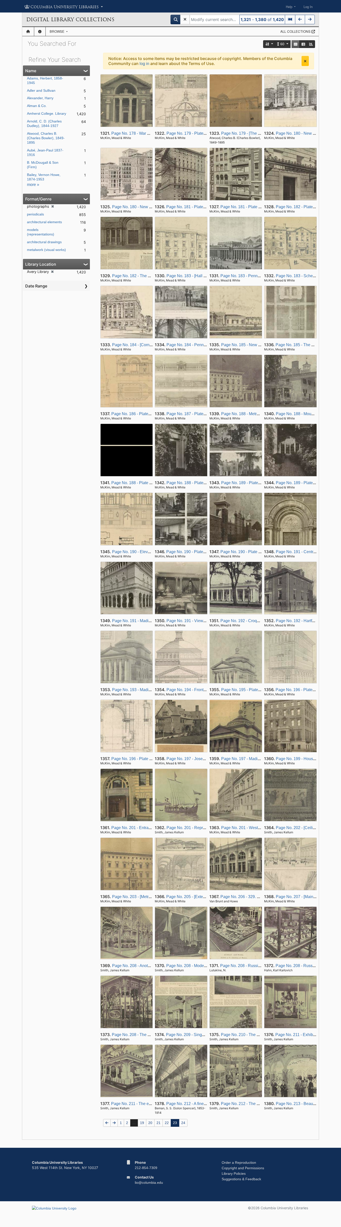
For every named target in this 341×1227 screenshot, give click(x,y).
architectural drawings (44, 242)
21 (159, 1123)
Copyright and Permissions (243, 1168)
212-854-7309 (146, 1168)
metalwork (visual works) (46, 250)
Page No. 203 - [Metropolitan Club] (142, 897)
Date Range (36, 285)
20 (150, 1123)
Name (30, 70)
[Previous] (300, 19)
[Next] (310, 19)
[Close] (305, 61)
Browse (57, 31)
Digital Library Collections (70, 19)
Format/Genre (38, 198)
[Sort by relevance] (269, 44)
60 (282, 44)
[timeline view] (311, 44)
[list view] (303, 44)
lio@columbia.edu (149, 1183)
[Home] (28, 31)
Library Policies (234, 1174)
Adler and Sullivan (41, 90)
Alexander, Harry (40, 98)
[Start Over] (185, 19)
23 (175, 1123)
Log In (308, 7)
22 (167, 1123)
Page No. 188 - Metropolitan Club (250, 414)
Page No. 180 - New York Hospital (306, 133)
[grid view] (296, 44)
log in (144, 63)
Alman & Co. (37, 106)
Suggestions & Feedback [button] (241, 1179)
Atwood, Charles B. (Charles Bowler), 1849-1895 (46, 137)
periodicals (35, 214)
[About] (39, 31)
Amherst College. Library (46, 113)
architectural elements (44, 222)
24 (183, 1123)
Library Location (40, 264)
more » (33, 184)
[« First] (290, 19)
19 (142, 1123)
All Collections (296, 31)
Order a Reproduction (239, 1163)
